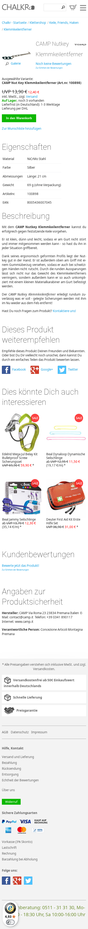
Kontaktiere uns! (64, 311)
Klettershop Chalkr (18, 8)
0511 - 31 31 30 (58, 907)
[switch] (10, 922)
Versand (32, 96)
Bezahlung (9, 763)
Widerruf (11, 802)
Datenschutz (20, 732)
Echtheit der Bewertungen (20, 780)
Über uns (8, 790)
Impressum (39, 732)
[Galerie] (17, 69)
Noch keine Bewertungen (53, 64)
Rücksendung (11, 768)
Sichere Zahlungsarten (19, 813)
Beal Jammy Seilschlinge (19, 523)
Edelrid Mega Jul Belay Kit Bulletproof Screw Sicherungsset (20, 459)
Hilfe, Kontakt (12, 748)
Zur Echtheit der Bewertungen (49, 67)
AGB (5, 732)
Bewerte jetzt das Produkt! (20, 566)
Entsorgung (10, 774)
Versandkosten (43, 669)
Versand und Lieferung (18, 757)
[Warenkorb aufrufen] (73, 7)
